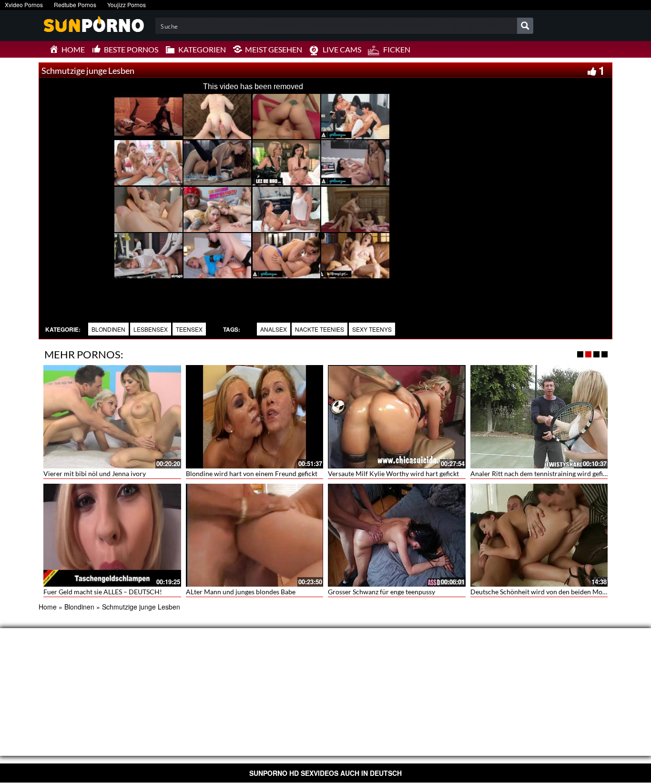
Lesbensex (150, 329)
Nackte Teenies (319, 329)
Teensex (189, 329)
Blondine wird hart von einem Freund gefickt (251, 473)
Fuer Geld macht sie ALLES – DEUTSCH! (102, 592)
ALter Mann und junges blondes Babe (240, 592)
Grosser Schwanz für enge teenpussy (381, 592)
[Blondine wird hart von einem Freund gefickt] (255, 416)
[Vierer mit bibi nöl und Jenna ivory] (112, 416)
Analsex (273, 329)
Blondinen (108, 329)
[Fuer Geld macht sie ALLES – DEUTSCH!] (112, 535)
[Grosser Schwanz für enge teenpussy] (397, 534)
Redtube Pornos (75, 4)
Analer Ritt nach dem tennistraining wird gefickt (541, 473)
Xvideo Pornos (24, 4)
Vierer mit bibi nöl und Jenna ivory (94, 473)
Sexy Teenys (372, 329)
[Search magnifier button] (525, 26)
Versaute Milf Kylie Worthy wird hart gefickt (393, 473)
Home (48, 606)
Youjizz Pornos (126, 4)
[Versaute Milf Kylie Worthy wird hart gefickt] (397, 416)
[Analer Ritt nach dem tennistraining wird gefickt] (539, 416)
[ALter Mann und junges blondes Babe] (255, 535)
